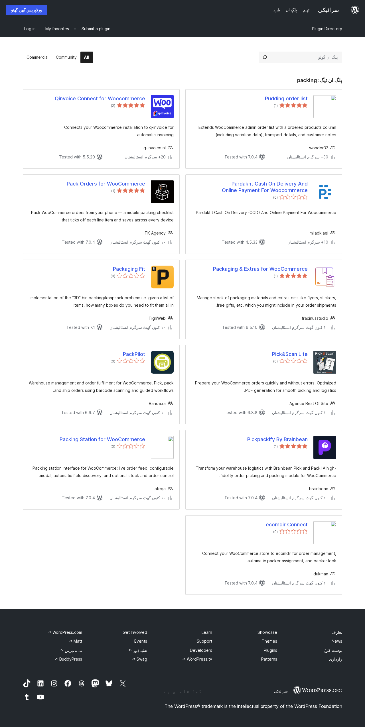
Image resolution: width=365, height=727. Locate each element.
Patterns (269, 659)
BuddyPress (68, 659)
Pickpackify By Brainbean (277, 439)
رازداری (335, 659)
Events (140, 641)
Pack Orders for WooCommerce (106, 184)
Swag (139, 659)
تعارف (337, 632)
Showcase (267, 632)
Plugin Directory (327, 28)
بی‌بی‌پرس (71, 650)
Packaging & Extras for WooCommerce (260, 269)
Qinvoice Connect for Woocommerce (100, 98)
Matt (75, 641)
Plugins (270, 650)
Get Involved (135, 632)
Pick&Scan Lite (290, 354)
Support (204, 641)
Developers (201, 650)
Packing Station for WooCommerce (102, 439)
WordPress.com (65, 632)
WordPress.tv (197, 659)
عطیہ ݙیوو (138, 650)
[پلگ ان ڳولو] (265, 57)
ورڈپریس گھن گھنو (26, 9)
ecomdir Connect (287, 525)
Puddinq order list (286, 98)
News (337, 641)
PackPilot (134, 354)
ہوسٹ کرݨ (333, 650)
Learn (207, 632)
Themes (269, 641)
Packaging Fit (129, 269)
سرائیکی (281, 691)
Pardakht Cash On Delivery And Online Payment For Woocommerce (265, 187)
